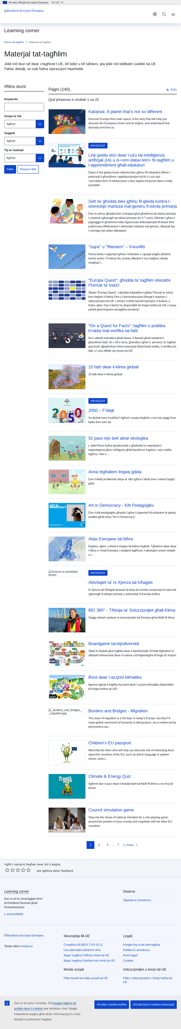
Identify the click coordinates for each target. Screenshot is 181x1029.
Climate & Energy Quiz (109, 776)
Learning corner (16, 891)
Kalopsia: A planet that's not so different (125, 111)
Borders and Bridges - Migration (118, 710)
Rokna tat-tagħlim (14, 42)
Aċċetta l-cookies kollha (112, 1004)
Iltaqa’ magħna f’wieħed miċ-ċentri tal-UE (89, 960)
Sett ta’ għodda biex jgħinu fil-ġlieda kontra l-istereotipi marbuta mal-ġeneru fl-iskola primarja (132, 204)
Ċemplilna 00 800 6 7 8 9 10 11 (83, 944)
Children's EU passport (109, 742)
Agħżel (11, 123)
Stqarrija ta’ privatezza (137, 900)
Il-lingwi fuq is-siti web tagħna (141, 944)
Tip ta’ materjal (14, 150)
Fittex (10, 169)
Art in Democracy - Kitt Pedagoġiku (121, 505)
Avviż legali (130, 955)
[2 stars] (10, 870)
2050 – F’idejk (101, 410)
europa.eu (26, 946)
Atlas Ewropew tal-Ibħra (110, 538)
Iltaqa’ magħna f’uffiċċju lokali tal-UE (86, 955)
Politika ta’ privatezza (136, 950)
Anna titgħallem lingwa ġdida (114, 471)
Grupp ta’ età (12, 116)
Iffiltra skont (15, 86)
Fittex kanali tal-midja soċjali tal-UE (86, 978)
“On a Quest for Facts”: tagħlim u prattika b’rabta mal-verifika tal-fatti (126, 328)
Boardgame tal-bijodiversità (113, 643)
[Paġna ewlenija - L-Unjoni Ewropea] (23, 14)
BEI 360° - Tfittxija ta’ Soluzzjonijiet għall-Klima (131, 610)
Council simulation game (111, 809)
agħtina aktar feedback (57, 870)
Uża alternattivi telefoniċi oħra (82, 950)
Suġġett (9, 133)
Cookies (128, 960)
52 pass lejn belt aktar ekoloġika (118, 438)
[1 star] (7, 870)
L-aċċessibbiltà (13, 914)
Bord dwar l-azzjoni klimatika (114, 677)
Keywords (11, 99)
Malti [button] (155, 14)
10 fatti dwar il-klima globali (113, 366)
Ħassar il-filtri (28, 169)
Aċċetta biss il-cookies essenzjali (153, 1004)
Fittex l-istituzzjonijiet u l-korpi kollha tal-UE (148, 980)
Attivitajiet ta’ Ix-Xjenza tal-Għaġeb (120, 582)
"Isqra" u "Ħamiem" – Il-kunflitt (116, 246)
